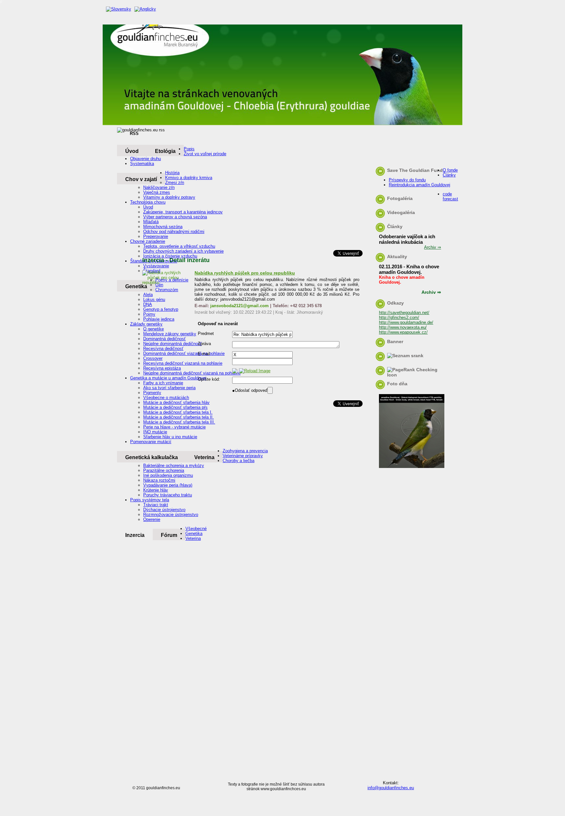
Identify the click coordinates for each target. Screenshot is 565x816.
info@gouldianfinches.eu (391, 787)
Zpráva (204, 343)
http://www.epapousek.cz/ (403, 332)
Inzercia (135, 535)
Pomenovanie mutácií (150, 441)
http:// (384, 322)
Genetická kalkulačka (151, 457)
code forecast (450, 196)
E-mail (204, 353)
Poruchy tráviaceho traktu (167, 494)
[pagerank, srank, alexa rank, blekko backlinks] (405, 355)
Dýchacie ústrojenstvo (164, 509)
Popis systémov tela (149, 499)
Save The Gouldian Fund (415, 170)
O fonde (450, 170)
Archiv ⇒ (432, 247)
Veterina (204, 457)
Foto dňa (397, 383)
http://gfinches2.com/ (399, 317)
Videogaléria (401, 212)
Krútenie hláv (155, 490)
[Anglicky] (143, 9)
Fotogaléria (400, 198)
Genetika (193, 533)
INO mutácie (155, 431)
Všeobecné (196, 528)
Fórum (169, 535)
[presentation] (262, 354)
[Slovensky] (117, 9)
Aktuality (397, 256)
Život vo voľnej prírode (205, 153)
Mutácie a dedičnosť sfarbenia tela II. (178, 417)
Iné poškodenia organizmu (168, 475)
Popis (189, 148)
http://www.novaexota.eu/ (403, 327)
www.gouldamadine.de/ (411, 322)
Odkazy (395, 303)
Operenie (151, 519)
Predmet (206, 333)
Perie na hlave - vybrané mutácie (174, 427)
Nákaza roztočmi (159, 480)
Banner (395, 341)
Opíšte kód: (209, 379)
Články (449, 175)
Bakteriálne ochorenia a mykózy (173, 465)
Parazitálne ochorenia (163, 470)
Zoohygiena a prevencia (245, 450)
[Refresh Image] (254, 370)
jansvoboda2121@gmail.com (239, 305)
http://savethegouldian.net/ (404, 312)
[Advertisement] (246, 204)
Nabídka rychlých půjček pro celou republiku (245, 272)
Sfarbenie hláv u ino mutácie (170, 436)
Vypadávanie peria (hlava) (167, 485)
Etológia (165, 151)
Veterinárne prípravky (243, 455)
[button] (249, 390)
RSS (134, 133)
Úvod (132, 151)
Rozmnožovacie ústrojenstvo (170, 514)
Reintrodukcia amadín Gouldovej (419, 184)
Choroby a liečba (238, 460)
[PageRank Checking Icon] (415, 374)
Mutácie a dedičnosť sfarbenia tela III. (179, 422)
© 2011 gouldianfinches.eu (156, 788)
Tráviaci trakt (155, 504)
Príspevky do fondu (407, 179)
